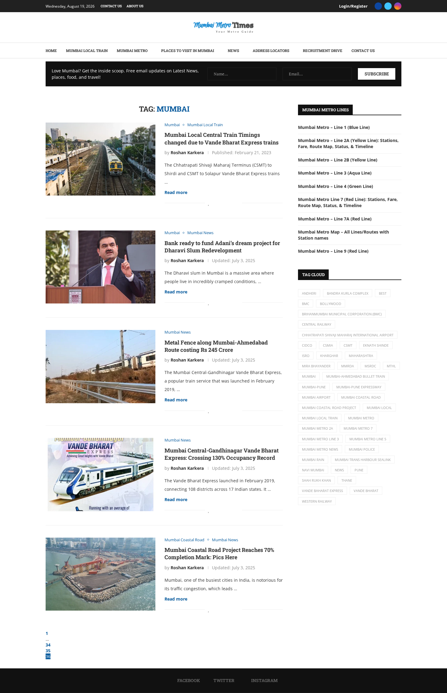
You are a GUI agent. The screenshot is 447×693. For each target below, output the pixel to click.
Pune (359, 470)
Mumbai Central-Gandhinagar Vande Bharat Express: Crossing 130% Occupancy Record (222, 454)
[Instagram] (397, 6)
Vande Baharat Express (322, 490)
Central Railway (316, 324)
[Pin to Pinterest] (225, 203)
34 (48, 645)
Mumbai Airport (316, 397)
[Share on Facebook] (215, 203)
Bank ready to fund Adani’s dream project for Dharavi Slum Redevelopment (222, 246)
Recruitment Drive (322, 50)
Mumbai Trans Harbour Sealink (363, 459)
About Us (135, 6)
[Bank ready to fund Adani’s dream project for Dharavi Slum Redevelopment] (100, 266)
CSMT (348, 345)
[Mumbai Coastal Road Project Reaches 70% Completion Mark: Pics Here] (100, 574)
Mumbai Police (362, 449)
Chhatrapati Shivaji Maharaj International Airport (347, 335)
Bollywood (330, 303)
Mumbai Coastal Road (361, 397)
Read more (176, 192)
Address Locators (271, 50)
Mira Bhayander (316, 366)
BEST (382, 293)
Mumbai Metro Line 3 (320, 439)
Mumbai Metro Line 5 (367, 439)
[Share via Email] (237, 203)
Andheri (309, 293)
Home (51, 50)
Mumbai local (379, 407)
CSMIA (328, 345)
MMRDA (347, 366)
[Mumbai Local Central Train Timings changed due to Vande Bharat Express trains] (100, 159)
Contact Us (111, 6)
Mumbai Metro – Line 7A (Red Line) (335, 219)
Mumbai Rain (313, 459)
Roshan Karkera (187, 152)
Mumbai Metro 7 (358, 428)
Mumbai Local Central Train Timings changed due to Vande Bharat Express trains (222, 138)
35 (48, 650)
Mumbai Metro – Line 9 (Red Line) (333, 251)
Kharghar (329, 355)
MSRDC (370, 366)
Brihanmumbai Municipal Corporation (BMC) (342, 314)
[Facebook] (378, 6)
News (233, 50)
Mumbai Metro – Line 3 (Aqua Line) (335, 173)
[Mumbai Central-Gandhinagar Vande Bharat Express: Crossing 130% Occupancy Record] (100, 474)
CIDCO (307, 345)
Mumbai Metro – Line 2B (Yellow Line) (337, 160)
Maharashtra (361, 355)
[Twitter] (388, 6)
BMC (305, 303)
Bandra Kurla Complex (347, 293)
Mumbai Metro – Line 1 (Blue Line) (334, 127)
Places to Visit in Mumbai (187, 50)
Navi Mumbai (313, 470)
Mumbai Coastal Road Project (329, 407)
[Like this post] (209, 203)
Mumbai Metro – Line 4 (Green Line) (335, 186)
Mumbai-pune (314, 387)
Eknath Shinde (376, 345)
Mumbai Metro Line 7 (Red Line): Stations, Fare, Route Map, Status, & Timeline (348, 202)
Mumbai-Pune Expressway (358, 387)
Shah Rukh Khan (316, 480)
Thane (346, 480)
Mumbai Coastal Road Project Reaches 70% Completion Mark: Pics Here (219, 553)
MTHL (391, 366)
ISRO (306, 355)
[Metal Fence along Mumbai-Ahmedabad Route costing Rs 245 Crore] (100, 366)
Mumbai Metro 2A (317, 428)
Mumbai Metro (132, 50)
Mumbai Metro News (320, 449)
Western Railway (317, 501)
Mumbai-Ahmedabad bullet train (355, 376)
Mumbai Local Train (87, 50)
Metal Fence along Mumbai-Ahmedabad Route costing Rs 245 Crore (216, 346)
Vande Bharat (366, 490)
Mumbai (309, 376)
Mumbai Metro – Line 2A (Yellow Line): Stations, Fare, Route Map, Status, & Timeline (348, 143)
